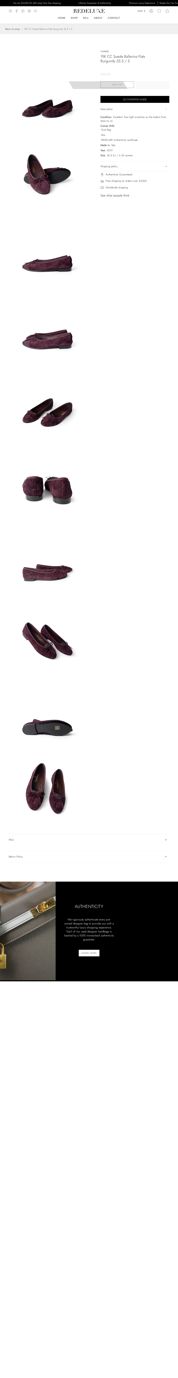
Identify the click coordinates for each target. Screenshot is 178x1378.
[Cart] (167, 11)
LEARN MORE (89, 953)
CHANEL (104, 51)
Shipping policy (109, 166)
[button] (98, 18)
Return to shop (12, 29)
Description (106, 109)
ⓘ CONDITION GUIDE (135, 99)
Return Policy (16, 857)
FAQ (11, 840)
